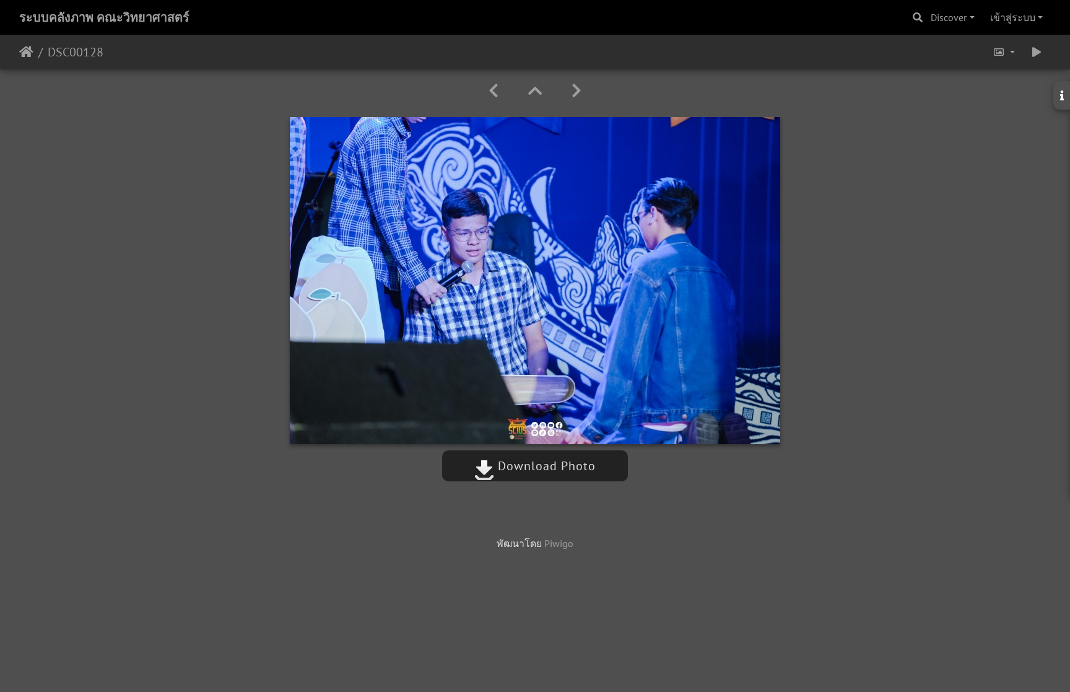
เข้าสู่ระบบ (1012, 17)
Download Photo (545, 466)
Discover (949, 17)
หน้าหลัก (26, 52)
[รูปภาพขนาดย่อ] (535, 91)
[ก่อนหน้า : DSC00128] (493, 91)
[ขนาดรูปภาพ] (1004, 52)
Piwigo (558, 543)
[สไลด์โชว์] (1036, 52)
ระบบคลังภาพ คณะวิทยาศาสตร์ (104, 17)
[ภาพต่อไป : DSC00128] (576, 91)
